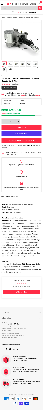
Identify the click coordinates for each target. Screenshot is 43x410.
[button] (6, 84)
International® (5, 76)
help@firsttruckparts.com (11, 345)
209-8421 (11, 323)
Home (3, 17)
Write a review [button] (21, 292)
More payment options (21, 140)
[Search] (40, 8)
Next (38, 66)
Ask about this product (11, 196)
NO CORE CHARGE (9, 88)
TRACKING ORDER (19, 357)
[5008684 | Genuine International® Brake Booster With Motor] (22, 60)
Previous (5, 66)
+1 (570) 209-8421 (28, 12)
